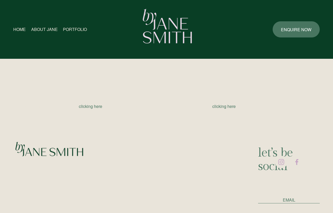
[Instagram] (281, 162)
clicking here (90, 106)
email (289, 200)
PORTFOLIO (75, 29)
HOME (19, 29)
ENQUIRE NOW (296, 30)
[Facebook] (297, 162)
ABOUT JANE (44, 29)
